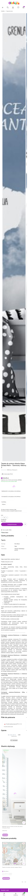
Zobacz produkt (6, 878)
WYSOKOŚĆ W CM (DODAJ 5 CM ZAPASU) (10, 496)
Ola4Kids (3, 11)
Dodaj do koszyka (12, 524)
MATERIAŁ (3, 502)
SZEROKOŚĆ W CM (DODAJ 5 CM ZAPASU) (10, 491)
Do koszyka (5, 834)
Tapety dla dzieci (9, 11)
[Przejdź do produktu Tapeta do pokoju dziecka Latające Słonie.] (14, 854)
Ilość (2, 515)
